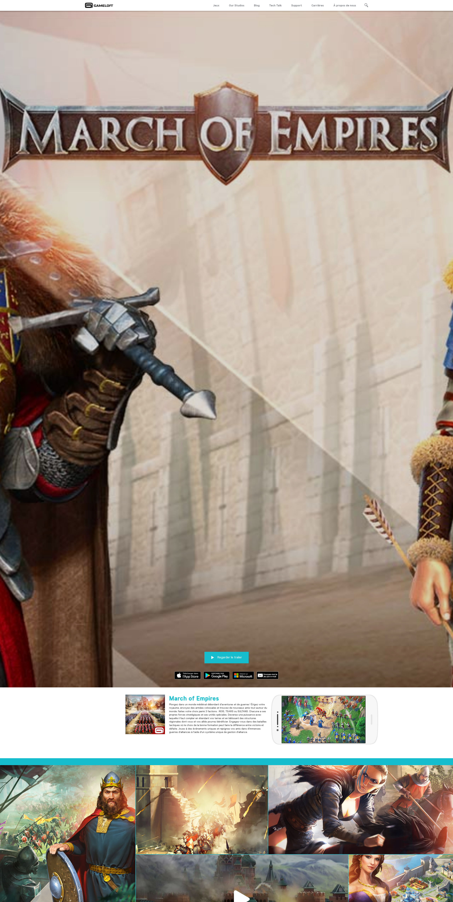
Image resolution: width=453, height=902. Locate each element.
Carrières (317, 5)
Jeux (216, 5)
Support (296, 5)
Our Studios (236, 5)
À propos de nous (344, 5)
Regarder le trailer (229, 657)
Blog (257, 5)
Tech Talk (275, 5)
